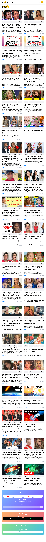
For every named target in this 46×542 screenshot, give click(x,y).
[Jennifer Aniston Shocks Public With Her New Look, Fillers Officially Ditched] (12, 95)
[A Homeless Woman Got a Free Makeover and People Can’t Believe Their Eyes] (34, 227)
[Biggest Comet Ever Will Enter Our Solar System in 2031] (12, 391)
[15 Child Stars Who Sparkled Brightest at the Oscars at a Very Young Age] (34, 201)
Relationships (4, 219)
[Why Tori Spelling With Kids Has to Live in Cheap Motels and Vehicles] (12, 339)
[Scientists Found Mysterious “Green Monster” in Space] (34, 469)
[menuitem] (17, 2)
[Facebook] (38, 496)
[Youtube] (8, 496)
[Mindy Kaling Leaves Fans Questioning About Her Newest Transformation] (12, 121)
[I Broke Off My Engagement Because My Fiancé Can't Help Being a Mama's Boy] (12, 201)
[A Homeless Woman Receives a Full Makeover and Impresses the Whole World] (12, 257)
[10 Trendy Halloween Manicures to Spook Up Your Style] (34, 121)
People (3, 33)
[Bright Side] (8, 2)
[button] (4, 22)
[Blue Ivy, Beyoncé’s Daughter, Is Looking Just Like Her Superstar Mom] (34, 15)
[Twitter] (18, 496)
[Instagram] (28, 496)
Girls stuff (25, 137)
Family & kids (4, 355)
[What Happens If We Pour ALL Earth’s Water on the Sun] (34, 415)
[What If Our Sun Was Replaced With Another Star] (34, 391)
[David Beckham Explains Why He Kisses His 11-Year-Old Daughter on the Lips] (12, 443)
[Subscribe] (41, 507)
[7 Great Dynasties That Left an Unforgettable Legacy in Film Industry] (34, 95)
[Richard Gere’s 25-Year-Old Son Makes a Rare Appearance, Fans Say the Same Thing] (34, 69)
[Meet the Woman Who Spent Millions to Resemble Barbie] (34, 365)
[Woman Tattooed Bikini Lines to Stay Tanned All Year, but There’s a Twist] (12, 69)
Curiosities (4, 407)
